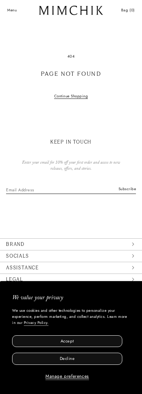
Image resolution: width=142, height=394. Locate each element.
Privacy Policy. (36, 322)
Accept (67, 341)
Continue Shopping (71, 96)
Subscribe (127, 189)
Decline (67, 358)
